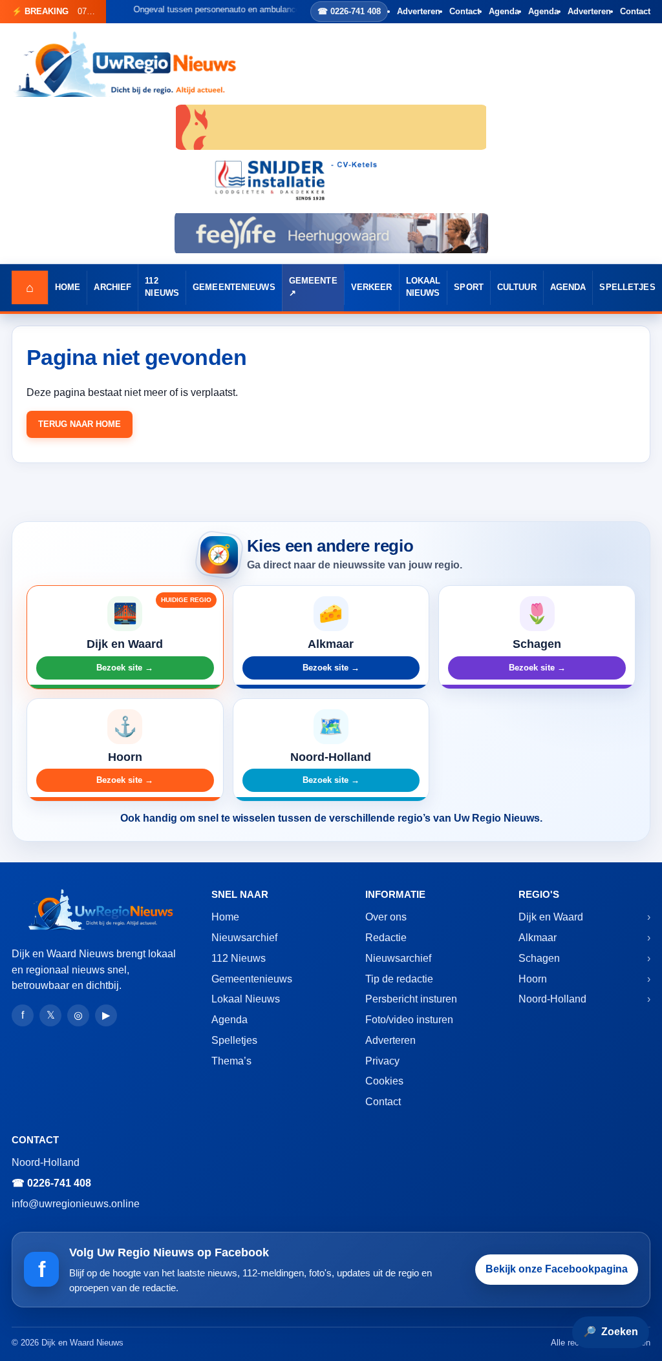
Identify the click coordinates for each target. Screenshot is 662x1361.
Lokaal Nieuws (423, 287)
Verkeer (371, 287)
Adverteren (418, 11)
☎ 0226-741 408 (349, 11)
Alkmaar (537, 937)
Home (67, 287)
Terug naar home (79, 424)
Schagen (539, 958)
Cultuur (517, 287)
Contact (464, 11)
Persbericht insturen (411, 998)
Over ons (386, 916)
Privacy (382, 1060)
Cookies (384, 1080)
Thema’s (231, 1060)
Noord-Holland (552, 998)
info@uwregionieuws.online (76, 1203)
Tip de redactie (399, 978)
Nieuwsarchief (244, 937)
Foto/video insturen (409, 1019)
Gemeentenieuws (234, 287)
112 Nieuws (162, 287)
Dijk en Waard (550, 916)
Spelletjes (627, 287)
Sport (469, 287)
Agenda (504, 11)
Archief (112, 287)
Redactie (386, 937)
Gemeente (313, 281)
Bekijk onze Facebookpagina (557, 1268)
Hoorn (532, 978)
